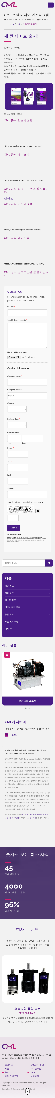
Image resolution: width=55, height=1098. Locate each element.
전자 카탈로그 (11, 1076)
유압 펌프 (17, 818)
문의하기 (32, 818)
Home (11, 24)
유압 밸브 (9, 614)
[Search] (49, 563)
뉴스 (18, 24)
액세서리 (9, 628)
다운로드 (13, 735)
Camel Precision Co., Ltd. (27, 1082)
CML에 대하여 (37, 1065)
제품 (7, 1068)
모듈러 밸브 (9, 818)
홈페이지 (9, 1065)
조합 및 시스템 (11, 621)
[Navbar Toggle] (51, 5)
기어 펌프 (9, 593)
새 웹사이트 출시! (30, 24)
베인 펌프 (9, 585)
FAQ (32, 1072)
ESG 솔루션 (35, 1068)
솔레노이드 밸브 (42, 814)
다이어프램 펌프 (12, 607)
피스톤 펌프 (10, 600)
